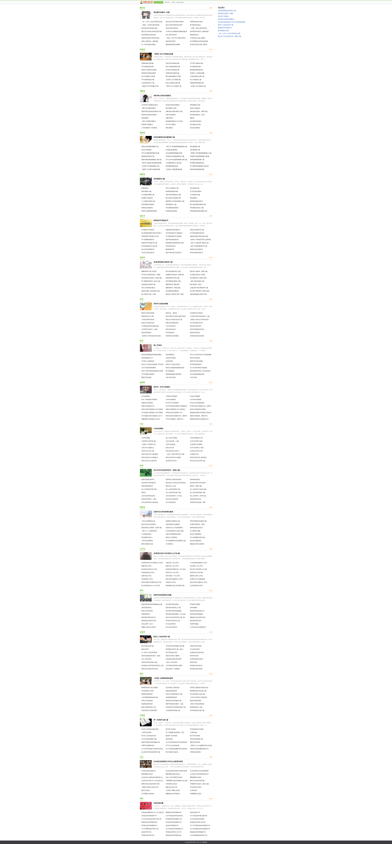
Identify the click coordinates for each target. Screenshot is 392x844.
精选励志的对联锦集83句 (198, 832)
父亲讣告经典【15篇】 (197, 447)
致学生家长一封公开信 (173, 576)
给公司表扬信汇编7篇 (148, 76)
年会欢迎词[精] (195, 649)
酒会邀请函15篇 (195, 146)
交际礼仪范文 (158, 2)
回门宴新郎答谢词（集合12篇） (151, 281)
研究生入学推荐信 (171, 537)
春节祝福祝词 (170, 371)
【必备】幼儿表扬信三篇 (198, 86)
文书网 (173, 2)
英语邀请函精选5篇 (172, 166)
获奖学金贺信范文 (195, 326)
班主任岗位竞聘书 (171, 627)
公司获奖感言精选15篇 (173, 710)
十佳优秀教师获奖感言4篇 (149, 697)
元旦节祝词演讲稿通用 (148, 367)
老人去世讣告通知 (171, 438)
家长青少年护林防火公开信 (198, 569)
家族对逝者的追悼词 (147, 479)
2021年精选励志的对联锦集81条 (200, 829)
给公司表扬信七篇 (195, 79)
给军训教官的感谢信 (147, 204)
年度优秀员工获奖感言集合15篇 (176, 707)
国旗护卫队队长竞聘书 (148, 627)
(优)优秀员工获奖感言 (173, 687)
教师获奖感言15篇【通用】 (150, 687)
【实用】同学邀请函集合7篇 (150, 166)
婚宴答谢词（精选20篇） (173, 287)
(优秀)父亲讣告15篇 (147, 451)
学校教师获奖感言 (171, 697)
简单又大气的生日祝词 (173, 364)
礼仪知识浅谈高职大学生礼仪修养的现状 (168, 761)
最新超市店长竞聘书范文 (198, 617)
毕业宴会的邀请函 (171, 150)
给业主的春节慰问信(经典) (174, 25)
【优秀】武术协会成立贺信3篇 (151, 336)
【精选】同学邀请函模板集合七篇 (200, 153)
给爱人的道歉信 (195, 108)
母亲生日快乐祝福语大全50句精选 (152, 409)
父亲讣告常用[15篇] (196, 441)
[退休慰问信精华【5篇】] (146, 18)
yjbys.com (199, 842)
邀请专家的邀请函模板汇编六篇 (151, 159)
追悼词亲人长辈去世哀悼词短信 (176, 483)
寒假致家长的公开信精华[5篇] (175, 585)
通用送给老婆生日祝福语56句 (199, 419)
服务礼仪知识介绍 (171, 787)
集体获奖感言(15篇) (196, 707)
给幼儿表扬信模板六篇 (173, 66)
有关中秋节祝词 (171, 377)
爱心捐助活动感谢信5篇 (173, 198)
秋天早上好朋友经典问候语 (150, 729)
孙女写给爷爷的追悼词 (148, 483)
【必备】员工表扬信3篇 (173, 79)
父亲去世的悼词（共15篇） (174, 496)
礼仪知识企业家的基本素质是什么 (152, 777)
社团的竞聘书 (145, 614)
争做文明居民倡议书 (196, 252)
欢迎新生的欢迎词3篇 (197, 652)
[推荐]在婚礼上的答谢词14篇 (150, 291)
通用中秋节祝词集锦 (196, 361)
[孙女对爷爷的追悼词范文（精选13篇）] (146, 476)
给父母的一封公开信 (196, 566)
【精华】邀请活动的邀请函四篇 (151, 163)
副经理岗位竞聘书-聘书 (148, 620)
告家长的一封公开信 (172, 562)
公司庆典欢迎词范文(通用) (174, 665)
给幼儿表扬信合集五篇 (173, 83)
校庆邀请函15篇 (195, 150)
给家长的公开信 (146, 576)
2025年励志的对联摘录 (197, 819)
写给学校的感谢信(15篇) (173, 194)
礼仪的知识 (193, 790)
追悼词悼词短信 (195, 479)
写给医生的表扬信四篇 (148, 73)
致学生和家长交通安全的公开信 (151, 582)
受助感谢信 (193, 198)
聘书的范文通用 (195, 604)
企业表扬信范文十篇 (147, 83)
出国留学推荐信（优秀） (198, 524)
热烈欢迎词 (193, 662)
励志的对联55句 (195, 812)
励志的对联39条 (146, 832)
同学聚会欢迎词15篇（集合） (175, 649)
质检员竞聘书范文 (195, 620)
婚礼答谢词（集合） (196, 284)
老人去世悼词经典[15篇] (197, 492)
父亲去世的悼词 (171, 502)
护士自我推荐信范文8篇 (197, 537)
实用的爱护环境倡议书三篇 (150, 236)
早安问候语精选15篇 (196, 739)
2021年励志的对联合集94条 (198, 815)
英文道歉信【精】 (171, 108)
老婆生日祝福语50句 (147, 406)
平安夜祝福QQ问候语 (196, 729)
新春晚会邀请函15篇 (147, 156)
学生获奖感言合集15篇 (197, 710)
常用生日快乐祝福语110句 (174, 412)
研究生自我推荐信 (195, 540)
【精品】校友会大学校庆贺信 (199, 319)
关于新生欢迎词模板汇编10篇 (175, 646)
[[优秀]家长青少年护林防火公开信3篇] (146, 559)
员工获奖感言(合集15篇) (197, 694)
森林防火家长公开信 (196, 576)
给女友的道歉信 (195, 128)
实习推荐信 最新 (195, 531)
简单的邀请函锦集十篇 (197, 159)
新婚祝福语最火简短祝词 (173, 374)
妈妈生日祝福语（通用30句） (199, 416)
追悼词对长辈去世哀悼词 (198, 483)
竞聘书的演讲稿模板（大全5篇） (176, 614)
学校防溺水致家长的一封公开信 (176, 569)
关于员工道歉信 (171, 124)
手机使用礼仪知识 (195, 787)
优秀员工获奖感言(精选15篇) (199, 687)
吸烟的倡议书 (170, 249)
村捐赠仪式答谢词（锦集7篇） (175, 274)
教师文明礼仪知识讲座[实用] (150, 784)
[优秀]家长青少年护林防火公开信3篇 (167, 553)
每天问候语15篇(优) (172, 752)
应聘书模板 (193, 607)
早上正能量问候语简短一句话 (175, 732)
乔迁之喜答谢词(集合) (148, 287)
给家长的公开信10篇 (196, 572)
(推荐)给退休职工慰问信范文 (150, 38)
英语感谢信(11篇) (171, 204)
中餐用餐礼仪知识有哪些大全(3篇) (176, 780)
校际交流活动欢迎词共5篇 (149, 669)
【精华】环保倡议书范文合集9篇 (200, 239)
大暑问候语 (193, 732)
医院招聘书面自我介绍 (148, 617)
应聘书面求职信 (146, 607)
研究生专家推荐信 (195, 534)
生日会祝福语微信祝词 (197, 374)
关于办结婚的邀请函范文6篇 (150, 153)
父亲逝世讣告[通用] (196, 444)
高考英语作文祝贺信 (196, 313)
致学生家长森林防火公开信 (174, 579)
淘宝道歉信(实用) (195, 124)
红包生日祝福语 (195, 396)
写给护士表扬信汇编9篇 (148, 70)
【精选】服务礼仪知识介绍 (150, 787)
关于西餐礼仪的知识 (147, 793)
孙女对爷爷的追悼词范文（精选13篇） (167, 470)
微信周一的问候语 (171, 735)
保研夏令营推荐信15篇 (173, 521)
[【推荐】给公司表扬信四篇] (146, 60)
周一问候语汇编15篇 (161, 720)
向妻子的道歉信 (171, 114)
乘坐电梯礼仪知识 (147, 774)
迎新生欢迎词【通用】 (173, 656)
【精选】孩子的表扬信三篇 (150, 86)
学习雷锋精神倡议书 (147, 239)
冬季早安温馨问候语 (147, 745)
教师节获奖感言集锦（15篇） (175, 704)
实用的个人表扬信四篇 (197, 73)
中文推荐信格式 (146, 534)
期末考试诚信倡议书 (172, 239)
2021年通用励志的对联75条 (150, 829)
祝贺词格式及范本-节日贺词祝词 (200, 371)
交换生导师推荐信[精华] (173, 534)
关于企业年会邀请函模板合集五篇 (176, 159)
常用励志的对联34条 (147, 835)
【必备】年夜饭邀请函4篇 (174, 169)
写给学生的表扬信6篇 (172, 63)
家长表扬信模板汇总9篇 (173, 76)
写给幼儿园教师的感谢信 (149, 211)
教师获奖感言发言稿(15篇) (198, 691)
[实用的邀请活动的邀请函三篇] (146, 143)
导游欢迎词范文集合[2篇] (149, 662)
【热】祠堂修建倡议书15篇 (198, 246)
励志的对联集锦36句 (172, 825)
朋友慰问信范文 (171, 41)
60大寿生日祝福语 (195, 399)
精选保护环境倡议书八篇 (149, 243)
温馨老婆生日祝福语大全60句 (150, 419)
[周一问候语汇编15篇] (146, 726)
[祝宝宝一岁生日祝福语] (146, 393)
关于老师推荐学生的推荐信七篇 (176, 540)
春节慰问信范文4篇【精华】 (199, 44)
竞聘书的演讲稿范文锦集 (163, 595)
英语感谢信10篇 (159, 179)
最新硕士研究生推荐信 (197, 544)
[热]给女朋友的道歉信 (173, 105)
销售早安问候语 (195, 742)
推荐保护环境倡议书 (161, 220)
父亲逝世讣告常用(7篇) (148, 441)
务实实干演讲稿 (223, 16)
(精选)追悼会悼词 (195, 499)
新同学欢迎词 (194, 656)
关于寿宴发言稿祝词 (147, 374)
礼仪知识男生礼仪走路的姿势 (199, 771)
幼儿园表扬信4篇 (195, 66)
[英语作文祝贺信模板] (146, 310)
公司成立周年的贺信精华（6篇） (200, 316)
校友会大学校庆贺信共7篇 (174, 319)
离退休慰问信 (194, 34)
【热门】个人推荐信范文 (149, 531)
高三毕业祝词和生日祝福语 (198, 367)
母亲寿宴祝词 (170, 354)
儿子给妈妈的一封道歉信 (149, 128)
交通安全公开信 (171, 582)
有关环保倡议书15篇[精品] (174, 233)
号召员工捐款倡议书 (147, 252)
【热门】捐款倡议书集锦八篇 (199, 243)
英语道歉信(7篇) (195, 105)
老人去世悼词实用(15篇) (173, 492)
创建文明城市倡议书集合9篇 (199, 236)
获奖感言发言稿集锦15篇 (173, 700)
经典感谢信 (145, 188)
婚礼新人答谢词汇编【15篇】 (175, 294)
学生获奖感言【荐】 (147, 691)
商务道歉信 (169, 128)
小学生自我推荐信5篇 (148, 521)
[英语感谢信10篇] (146, 185)
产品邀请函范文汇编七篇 (173, 163)
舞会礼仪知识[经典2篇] (197, 780)
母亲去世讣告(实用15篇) (197, 460)
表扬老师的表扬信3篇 (197, 83)
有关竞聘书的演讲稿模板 (173, 611)
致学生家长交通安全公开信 (198, 582)
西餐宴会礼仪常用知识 (173, 793)
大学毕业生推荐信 (147, 540)
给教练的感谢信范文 (196, 201)
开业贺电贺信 (170, 332)
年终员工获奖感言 (147, 700)
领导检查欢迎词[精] (196, 669)
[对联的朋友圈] (146, 809)
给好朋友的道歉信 (195, 121)
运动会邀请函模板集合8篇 (174, 153)
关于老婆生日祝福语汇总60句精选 (152, 412)
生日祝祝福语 (145, 396)
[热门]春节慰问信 (171, 34)
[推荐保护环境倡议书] (146, 226)
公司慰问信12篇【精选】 (198, 38)
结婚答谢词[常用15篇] (173, 278)
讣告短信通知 (158, 428)
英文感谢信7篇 (194, 188)
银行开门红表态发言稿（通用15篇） (230, 36)
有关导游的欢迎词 (171, 652)
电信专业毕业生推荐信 (148, 524)
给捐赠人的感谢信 (147, 198)
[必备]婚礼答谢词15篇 (148, 284)
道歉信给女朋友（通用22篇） (199, 111)
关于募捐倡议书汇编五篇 (173, 236)
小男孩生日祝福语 (171, 396)
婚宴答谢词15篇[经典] (173, 284)
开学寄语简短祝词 (195, 364)
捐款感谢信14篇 (146, 191)
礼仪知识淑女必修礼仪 (148, 771)
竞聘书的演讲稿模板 (196, 614)
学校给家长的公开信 (147, 572)
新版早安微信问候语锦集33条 (150, 742)
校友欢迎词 (145, 649)
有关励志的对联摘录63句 (173, 822)
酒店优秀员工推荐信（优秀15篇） (152, 527)
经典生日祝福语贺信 (172, 323)
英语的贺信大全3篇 (147, 316)
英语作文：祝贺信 (171, 313)
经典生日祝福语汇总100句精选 (175, 409)
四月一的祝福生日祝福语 (149, 399)
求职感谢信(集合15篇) (197, 208)
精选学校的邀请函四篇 (197, 169)
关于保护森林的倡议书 (197, 233)
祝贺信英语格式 (146, 332)
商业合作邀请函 (146, 150)
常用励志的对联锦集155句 (174, 819)
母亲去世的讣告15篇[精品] (198, 457)
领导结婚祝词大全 (147, 358)
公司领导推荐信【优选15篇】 (175, 531)
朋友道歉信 (145, 118)
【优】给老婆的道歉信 (148, 121)
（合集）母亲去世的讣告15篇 (175, 454)
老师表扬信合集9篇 (147, 63)
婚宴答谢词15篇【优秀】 (149, 271)
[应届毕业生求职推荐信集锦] (146, 518)
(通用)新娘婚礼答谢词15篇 (198, 294)
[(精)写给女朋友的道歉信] (146, 101)
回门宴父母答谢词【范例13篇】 (200, 291)
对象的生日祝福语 (147, 403)
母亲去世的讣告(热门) (173, 451)
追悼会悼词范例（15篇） (149, 499)
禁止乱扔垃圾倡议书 (147, 249)
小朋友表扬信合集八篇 (197, 76)
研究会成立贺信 (171, 329)
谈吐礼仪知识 (145, 790)
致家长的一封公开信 (172, 566)
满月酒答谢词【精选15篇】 (198, 278)
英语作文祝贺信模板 (161, 303)
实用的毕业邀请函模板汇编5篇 (199, 156)
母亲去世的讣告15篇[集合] (149, 457)
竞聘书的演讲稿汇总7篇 (173, 607)
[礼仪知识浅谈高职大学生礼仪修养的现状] (146, 767)
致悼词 (143, 492)
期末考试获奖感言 (195, 700)
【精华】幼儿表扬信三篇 (173, 86)
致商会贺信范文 (195, 332)
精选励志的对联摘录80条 (173, 835)
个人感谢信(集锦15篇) (148, 201)
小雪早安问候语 (146, 732)
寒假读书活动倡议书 (196, 249)
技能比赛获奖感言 (171, 691)
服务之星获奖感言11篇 (148, 707)
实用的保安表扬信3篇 (172, 73)
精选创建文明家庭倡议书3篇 (175, 243)
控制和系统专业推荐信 (173, 524)
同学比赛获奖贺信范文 (197, 329)
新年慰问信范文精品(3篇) (149, 28)
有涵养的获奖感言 (147, 704)
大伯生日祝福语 (171, 399)
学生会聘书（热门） (147, 624)
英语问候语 (169, 739)
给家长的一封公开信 (172, 572)
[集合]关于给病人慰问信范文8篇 (151, 31)
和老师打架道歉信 (147, 124)
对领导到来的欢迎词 (196, 659)
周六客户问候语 (171, 729)
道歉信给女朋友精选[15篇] (174, 111)
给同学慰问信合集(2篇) (148, 34)
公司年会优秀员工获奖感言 (198, 697)
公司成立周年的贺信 (147, 319)
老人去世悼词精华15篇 (173, 489)
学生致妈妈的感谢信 (172, 208)
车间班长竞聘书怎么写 (173, 620)
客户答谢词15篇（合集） (149, 294)
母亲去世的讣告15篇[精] (173, 457)
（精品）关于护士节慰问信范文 (176, 38)
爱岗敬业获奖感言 (147, 694)
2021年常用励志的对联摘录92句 (200, 825)
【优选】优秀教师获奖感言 (163, 678)
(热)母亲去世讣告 (171, 460)
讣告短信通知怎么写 (196, 438)
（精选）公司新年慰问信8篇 (150, 25)
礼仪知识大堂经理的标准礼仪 (199, 774)
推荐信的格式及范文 (196, 527)
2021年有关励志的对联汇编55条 (151, 819)
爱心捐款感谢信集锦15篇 (198, 204)
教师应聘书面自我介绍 (197, 611)
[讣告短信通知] (146, 434)
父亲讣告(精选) (170, 444)
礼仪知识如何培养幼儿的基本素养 (176, 771)
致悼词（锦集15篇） (196, 486)
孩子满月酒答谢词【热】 (173, 271)
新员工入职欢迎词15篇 (162, 636)
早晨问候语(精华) (195, 752)
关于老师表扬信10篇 (147, 79)
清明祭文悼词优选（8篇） (198, 502)
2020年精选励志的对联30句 (198, 835)
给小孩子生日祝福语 (172, 403)
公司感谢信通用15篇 (147, 194)
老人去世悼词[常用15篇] (149, 489)
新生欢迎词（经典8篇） (173, 669)
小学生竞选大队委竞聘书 (198, 627)
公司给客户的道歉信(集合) (149, 105)
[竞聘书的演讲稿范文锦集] (146, 601)
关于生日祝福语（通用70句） (175, 419)
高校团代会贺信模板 (172, 336)
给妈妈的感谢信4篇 (172, 191)
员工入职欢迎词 (146, 659)
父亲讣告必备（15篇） (173, 441)
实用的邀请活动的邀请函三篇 (164, 137)
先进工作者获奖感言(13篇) (174, 694)
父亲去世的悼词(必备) (148, 496)
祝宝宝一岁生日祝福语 (162, 387)
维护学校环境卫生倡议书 (173, 252)
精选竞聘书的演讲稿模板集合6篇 (151, 604)
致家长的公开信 (146, 566)
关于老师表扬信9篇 (147, 66)
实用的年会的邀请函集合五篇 (175, 156)
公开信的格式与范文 (196, 585)
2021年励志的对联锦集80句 (174, 829)
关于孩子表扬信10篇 (196, 63)
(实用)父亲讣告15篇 (196, 451)
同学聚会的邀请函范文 (197, 163)
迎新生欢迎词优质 (195, 646)
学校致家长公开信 (147, 579)
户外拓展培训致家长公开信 (198, 562)
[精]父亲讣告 (170, 447)
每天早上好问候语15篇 (148, 735)
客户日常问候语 (195, 735)
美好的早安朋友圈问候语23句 (199, 749)
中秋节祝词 (193, 377)
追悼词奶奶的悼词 (147, 486)
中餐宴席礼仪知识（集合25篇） (200, 784)
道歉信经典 (169, 118)
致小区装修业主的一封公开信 (150, 585)
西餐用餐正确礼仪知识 (173, 774)
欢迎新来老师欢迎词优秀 (173, 659)
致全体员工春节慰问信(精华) (175, 21)
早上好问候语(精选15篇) (149, 739)
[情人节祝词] (146, 351)
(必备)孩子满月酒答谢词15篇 (199, 287)
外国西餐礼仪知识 (195, 793)
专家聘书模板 (194, 624)
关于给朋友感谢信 (195, 191)
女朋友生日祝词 (171, 358)
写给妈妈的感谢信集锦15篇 (198, 211)
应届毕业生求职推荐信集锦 (163, 512)
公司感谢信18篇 (195, 194)
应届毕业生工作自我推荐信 (174, 527)
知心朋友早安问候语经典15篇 (150, 752)
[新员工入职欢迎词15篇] (146, 642)
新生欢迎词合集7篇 (147, 646)
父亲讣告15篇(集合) (147, 447)
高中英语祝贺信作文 (196, 323)
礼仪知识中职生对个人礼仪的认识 (152, 780)
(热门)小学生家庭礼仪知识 (174, 777)
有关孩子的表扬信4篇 (172, 70)
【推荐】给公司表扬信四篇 (163, 54)
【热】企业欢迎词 (171, 662)
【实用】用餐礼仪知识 (173, 790)
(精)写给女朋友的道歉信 (162, 95)
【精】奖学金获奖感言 (197, 704)
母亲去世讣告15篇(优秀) (149, 460)
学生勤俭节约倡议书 (147, 230)
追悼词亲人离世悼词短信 (173, 479)
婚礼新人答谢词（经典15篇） (199, 271)
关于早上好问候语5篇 (172, 745)
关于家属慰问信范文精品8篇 (199, 41)
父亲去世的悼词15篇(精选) (149, 502)
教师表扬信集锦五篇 (196, 70)
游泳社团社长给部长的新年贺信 (176, 316)
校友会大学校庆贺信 (147, 323)
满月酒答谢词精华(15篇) (173, 281)
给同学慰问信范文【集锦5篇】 (199, 31)
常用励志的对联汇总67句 (173, 832)
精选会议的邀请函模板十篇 (150, 146)
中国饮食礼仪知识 (171, 784)
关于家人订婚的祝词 (147, 361)
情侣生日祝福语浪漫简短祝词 (175, 367)
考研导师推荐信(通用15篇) (198, 521)
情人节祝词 (158, 345)
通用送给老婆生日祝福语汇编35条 (200, 412)
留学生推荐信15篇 (147, 544)
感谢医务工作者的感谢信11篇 (175, 201)
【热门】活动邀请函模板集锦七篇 (176, 146)
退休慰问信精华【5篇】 (162, 12)
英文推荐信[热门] (146, 537)
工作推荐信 (169, 544)
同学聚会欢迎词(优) (196, 665)
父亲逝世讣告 (194, 454)
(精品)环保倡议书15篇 (197, 230)
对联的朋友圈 (158, 803)
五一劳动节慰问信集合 (148, 44)
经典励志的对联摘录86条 (149, 822)
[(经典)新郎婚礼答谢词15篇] (146, 268)
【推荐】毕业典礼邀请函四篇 (150, 169)
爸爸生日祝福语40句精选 (198, 409)
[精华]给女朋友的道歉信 (149, 114)
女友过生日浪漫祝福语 (197, 403)
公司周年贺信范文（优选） (150, 329)
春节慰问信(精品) (195, 25)
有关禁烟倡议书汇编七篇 (149, 246)
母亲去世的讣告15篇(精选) (149, 454)
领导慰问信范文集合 (196, 21)
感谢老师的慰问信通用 (173, 44)
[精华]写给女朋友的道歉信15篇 (151, 111)
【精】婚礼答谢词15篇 (197, 281)
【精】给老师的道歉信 (148, 108)
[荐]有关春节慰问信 (172, 28)
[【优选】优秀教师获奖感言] (146, 684)
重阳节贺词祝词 (146, 377)
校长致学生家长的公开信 (149, 569)
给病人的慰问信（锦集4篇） (150, 41)
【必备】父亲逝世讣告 (148, 444)
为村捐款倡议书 (171, 246)
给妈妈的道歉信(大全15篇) (174, 121)
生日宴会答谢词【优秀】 (198, 274)
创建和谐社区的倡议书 (173, 230)
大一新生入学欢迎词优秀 (149, 652)
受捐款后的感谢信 (147, 208)
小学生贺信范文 (171, 326)
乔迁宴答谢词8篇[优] (172, 291)
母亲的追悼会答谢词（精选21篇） (152, 278)
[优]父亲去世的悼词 (172, 499)
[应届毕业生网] (146, 2)
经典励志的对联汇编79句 (198, 822)
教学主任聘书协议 (147, 611)
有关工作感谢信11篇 (172, 188)
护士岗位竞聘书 (171, 624)
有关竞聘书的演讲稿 (172, 604)
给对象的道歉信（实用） (198, 114)
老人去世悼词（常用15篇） (198, 496)
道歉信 (192, 118)
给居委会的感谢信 (171, 211)
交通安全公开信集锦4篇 (197, 579)
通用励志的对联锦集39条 (173, 812)
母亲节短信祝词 (195, 358)
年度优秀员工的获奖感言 (149, 710)
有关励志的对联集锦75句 (149, 815)
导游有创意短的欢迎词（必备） (151, 656)
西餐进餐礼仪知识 (195, 777)
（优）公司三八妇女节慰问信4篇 (151, 21)
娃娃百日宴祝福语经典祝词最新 (151, 354)
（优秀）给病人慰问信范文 (198, 28)
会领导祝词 (169, 361)
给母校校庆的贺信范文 (197, 336)
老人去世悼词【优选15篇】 (198, 489)
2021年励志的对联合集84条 (174, 815)
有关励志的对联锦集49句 (149, 825)
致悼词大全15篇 (171, 486)
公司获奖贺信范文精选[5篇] (150, 326)
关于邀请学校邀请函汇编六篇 (199, 166)
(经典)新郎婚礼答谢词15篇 (163, 262)
